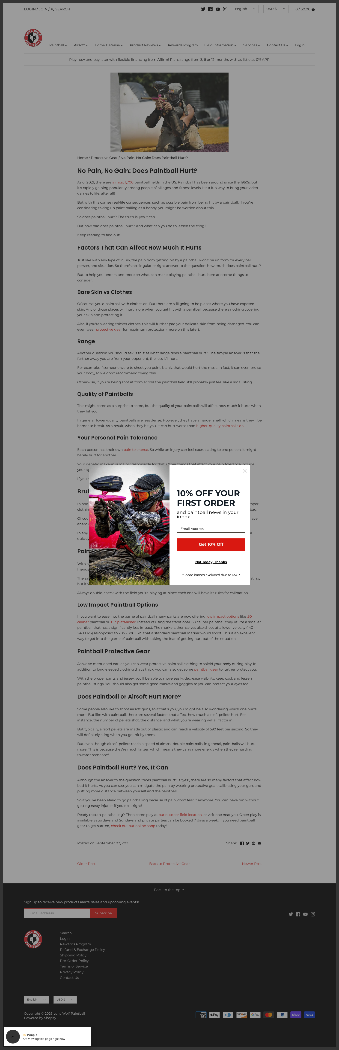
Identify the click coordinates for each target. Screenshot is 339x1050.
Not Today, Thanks (211, 562)
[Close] (244, 470)
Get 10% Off (211, 544)
